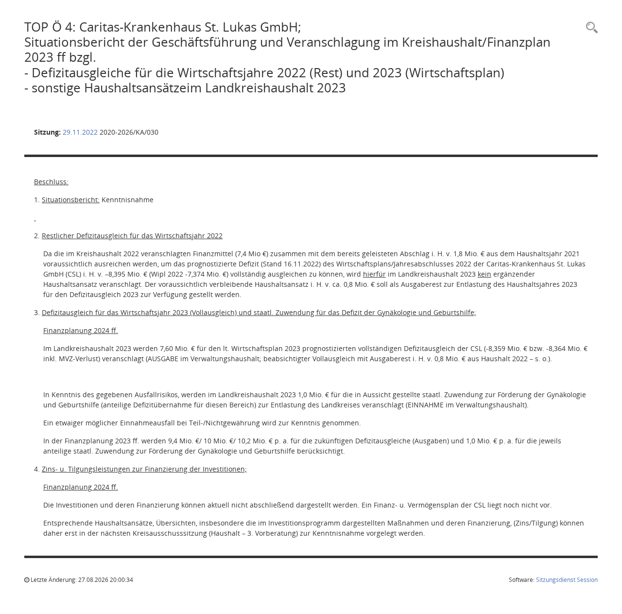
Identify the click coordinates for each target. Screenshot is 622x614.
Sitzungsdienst (567, 580)
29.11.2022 (80, 132)
